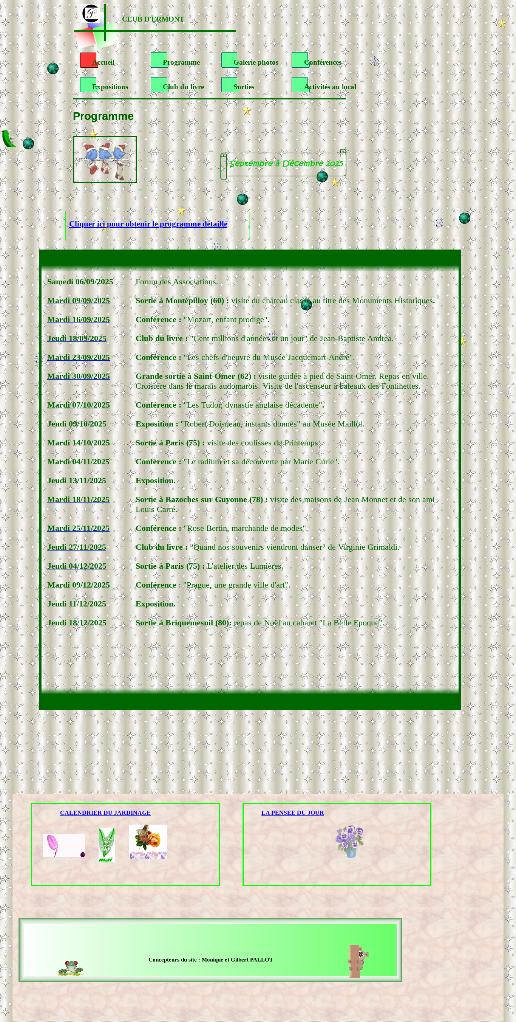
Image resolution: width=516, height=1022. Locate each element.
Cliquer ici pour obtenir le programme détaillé (148, 223)
